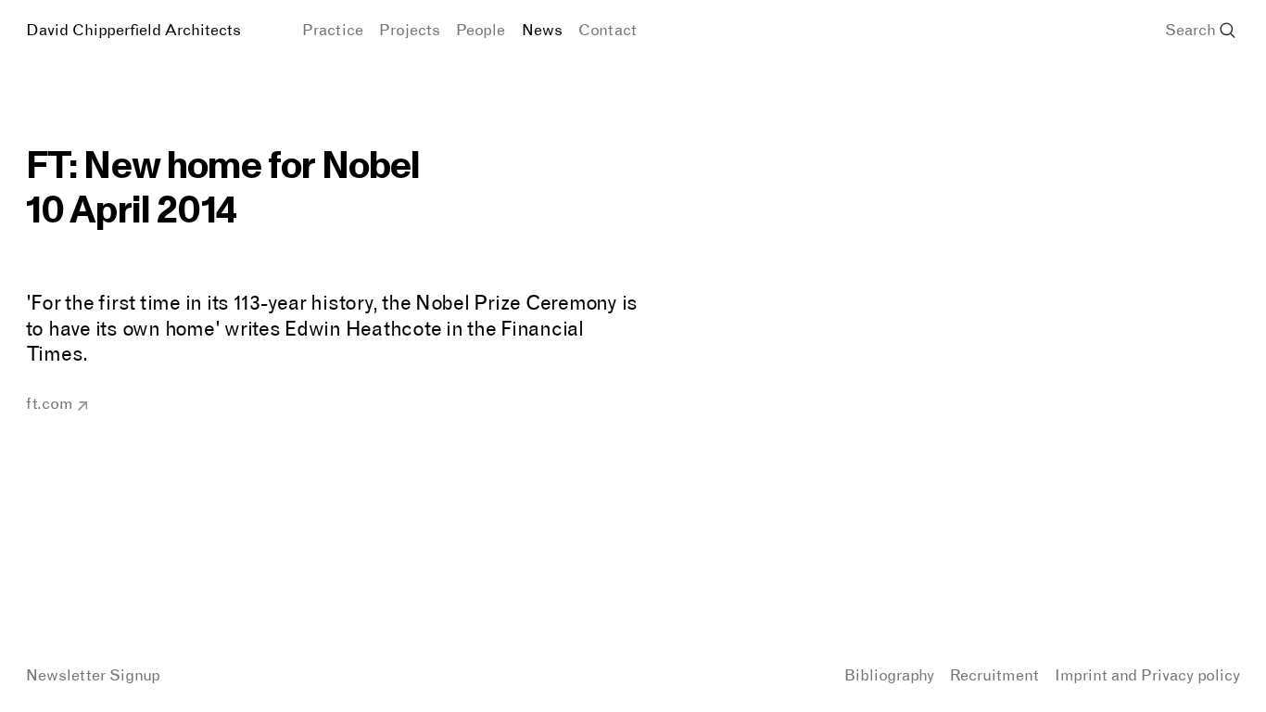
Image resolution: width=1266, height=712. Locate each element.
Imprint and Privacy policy (1147, 675)
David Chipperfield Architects (133, 29)
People (480, 29)
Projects (409, 29)
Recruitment (994, 675)
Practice (332, 29)
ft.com (49, 403)
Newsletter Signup (93, 675)
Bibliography (889, 675)
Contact (607, 29)
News (542, 29)
